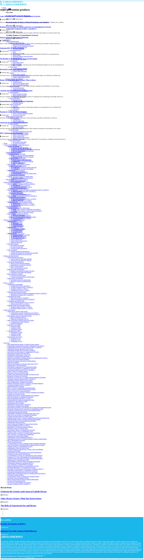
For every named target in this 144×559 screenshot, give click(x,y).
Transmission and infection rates (15, 301)
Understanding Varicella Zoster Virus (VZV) (19, 355)
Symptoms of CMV (16, 334)
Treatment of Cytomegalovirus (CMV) (17, 401)
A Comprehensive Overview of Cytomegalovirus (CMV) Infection (24, 455)
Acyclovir (13, 209)
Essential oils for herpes (17, 200)
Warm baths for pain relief (19, 142)
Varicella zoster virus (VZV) (16, 233)
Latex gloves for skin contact (18, 275)
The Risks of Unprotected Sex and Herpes (18, 356)
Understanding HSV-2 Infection (15, 386)
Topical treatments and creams (15, 257)
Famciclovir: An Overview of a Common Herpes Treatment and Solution (26, 377)
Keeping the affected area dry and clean (21, 254)
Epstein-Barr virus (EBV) (14, 325)
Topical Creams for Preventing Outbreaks (18, 359)
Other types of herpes (9, 310)
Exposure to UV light (16, 157)
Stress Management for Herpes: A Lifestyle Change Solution (23, 344)
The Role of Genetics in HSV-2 (15, 475)
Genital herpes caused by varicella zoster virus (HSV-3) (27, 211)
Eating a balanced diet (16, 239)
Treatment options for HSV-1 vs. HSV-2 (23, 203)
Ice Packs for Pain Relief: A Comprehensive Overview (21, 368)
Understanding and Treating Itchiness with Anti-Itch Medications (24, 452)
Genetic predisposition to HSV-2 (19, 179)
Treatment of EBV (15, 326)
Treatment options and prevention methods (20, 202)
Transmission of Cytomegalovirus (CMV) (18, 460)
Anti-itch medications (16, 224)
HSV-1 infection (15, 169)
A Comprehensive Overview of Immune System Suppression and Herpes (26, 443)
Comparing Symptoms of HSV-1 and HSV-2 (19, 385)
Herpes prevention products (11, 256)
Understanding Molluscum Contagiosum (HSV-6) (20, 463)
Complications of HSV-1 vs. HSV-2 (20, 290)
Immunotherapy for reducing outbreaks (23, 161)
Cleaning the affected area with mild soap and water (24, 253)
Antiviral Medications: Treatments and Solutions (20, 382)
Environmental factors (13, 154)
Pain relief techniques (13, 244)
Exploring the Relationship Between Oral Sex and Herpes (22, 472)
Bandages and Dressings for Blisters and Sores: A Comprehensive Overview (27, 358)
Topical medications (12, 202)
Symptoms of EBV (16, 328)
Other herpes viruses (16, 166)
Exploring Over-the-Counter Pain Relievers (18, 454)
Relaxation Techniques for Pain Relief (17, 376)
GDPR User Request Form (18, 151)
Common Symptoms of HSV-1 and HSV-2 (18, 484)
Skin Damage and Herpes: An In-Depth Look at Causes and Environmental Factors (29, 407)
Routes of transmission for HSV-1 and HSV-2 (25, 196)
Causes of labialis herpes (10, 145)
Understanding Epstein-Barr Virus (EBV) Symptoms (21, 350)
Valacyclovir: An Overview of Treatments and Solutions (22, 415)
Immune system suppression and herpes (21, 149)
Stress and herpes (15, 161)
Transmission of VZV (16, 341)
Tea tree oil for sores (16, 232)
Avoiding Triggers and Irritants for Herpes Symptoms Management (24, 458)
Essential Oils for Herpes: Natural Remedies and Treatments (23, 395)
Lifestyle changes (11, 184)
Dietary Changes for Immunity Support (17, 371)
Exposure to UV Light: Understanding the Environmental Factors (24, 457)
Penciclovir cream (15, 205)
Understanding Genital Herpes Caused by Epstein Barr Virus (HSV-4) (25, 346)
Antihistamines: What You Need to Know (18, 448)
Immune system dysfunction (14, 146)
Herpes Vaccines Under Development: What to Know (21, 389)
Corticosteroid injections (17, 193)
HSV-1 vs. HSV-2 (9, 283)
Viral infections (11, 164)
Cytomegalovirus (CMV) (14, 331)
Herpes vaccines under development (20, 263)
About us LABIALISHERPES (35, 556)
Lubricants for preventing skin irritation (23, 169)
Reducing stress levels (16, 242)
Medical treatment (12, 221)
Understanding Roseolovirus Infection (17, 412)
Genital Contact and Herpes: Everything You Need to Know (23, 374)
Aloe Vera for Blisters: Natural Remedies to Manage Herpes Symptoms (26, 445)
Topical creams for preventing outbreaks (23, 155)
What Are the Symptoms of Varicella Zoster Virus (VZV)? (22, 364)
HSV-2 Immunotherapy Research (16, 440)
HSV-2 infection (15, 167)
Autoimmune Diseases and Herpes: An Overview (20, 349)
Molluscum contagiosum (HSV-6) (19, 319)
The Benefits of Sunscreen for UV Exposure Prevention (22, 367)
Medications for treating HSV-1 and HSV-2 (24, 191)
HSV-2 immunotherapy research (21, 164)
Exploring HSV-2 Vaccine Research (16, 365)
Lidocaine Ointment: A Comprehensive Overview (20, 397)
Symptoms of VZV (16, 338)
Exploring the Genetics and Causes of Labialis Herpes (21, 361)
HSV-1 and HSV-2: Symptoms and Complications (20, 434)
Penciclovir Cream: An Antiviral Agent (17, 428)
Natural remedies (11, 196)
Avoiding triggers (15, 185)
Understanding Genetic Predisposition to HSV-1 (20, 437)
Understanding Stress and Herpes (16, 422)
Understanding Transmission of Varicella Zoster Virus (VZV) (23, 413)
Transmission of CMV (16, 332)
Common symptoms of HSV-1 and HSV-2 (24, 184)
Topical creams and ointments (18, 194)
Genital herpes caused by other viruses (19, 208)
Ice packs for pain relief (19, 143)
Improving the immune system (19, 187)
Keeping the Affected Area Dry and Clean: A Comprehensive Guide (25, 409)
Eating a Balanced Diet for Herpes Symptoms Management (22, 479)
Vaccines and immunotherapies (15, 262)
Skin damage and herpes (17, 163)
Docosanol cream (15, 203)
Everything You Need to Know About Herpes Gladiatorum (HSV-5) (25, 469)
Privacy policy (30, 557)
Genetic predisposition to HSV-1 (19, 181)
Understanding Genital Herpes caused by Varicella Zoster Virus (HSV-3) (26, 473)
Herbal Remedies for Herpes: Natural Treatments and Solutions (23, 419)
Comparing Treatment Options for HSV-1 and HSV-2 (21, 379)
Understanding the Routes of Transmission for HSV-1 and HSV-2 (24, 347)
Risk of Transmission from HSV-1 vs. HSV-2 (19, 398)
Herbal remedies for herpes (18, 197)
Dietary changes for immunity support (21, 217)
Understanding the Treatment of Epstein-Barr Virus (20, 400)
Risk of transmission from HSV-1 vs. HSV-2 (24, 199)
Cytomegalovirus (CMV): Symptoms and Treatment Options (23, 476)
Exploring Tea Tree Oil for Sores (16, 394)
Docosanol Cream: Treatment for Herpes (18, 478)
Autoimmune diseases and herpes (19, 148)
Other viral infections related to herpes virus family (20, 320)
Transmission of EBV (16, 329)
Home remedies (11, 214)
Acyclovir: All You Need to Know (16, 481)
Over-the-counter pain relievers (21, 145)
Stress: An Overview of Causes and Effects (18, 391)
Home (5, 143)
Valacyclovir (14, 212)
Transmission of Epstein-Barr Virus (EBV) (18, 353)
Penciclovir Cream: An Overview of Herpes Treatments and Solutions (25, 392)
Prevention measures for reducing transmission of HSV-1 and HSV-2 (31, 190)
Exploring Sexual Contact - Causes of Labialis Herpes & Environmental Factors (28, 418)
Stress (12, 155)
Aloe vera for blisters (16, 230)
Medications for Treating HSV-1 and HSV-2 (19, 404)
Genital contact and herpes (18, 175)
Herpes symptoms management (12, 220)
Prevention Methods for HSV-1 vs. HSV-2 (18, 425)
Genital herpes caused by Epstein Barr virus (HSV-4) (27, 209)
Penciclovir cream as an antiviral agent (21, 281)
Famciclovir (14, 211)
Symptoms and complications (15, 284)
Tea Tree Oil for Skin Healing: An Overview (19, 482)
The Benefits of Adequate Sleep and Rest (18, 406)
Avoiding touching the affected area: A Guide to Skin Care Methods (25, 449)
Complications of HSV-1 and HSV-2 (22, 182)
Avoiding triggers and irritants (18, 236)
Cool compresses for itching (18, 229)
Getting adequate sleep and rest (19, 241)
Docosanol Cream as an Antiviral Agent (17, 373)
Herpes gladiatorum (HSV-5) (20, 214)
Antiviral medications (16, 191)
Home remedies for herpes (17, 199)
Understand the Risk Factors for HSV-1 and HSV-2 (20, 370)
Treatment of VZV (15, 340)
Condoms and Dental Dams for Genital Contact (19, 416)
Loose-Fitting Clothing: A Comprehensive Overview (21, 430)
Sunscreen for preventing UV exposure (23, 157)
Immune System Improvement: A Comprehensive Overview (23, 466)
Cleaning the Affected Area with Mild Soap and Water (21, 421)
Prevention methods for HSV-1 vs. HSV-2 (24, 205)
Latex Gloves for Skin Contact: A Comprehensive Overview (23, 352)
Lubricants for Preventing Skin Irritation (17, 436)
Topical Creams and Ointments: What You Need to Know (22, 424)
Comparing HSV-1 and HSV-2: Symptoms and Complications (23, 433)
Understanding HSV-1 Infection (15, 403)
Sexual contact (14, 158)
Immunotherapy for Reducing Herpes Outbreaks (20, 427)
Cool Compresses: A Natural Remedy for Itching (20, 464)
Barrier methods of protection (17, 170)
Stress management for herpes (18, 188)
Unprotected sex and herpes (18, 172)
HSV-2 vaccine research (17, 266)
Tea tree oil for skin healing (18, 215)
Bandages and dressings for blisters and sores (24, 167)
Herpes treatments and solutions (12, 182)
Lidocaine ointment (16, 206)
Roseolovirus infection (16, 323)
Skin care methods (12, 250)
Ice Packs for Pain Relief (13, 451)
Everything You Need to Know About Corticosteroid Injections (23, 410)
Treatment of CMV (16, 335)
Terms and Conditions (16, 152)
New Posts (7, 343)
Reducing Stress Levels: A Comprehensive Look (20, 431)
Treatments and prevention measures (16, 292)
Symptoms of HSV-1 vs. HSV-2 (21, 185)
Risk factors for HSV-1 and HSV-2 (20, 298)
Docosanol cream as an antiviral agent (23, 176)
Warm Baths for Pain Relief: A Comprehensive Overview (22, 470)
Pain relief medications (17, 226)
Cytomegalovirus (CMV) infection (20, 322)
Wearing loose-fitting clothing (18, 238)
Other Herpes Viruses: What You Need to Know (20, 380)
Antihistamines (14, 223)
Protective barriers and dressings (15, 269)
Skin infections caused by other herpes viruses (21, 212)
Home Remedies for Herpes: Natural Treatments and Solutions (23, 461)
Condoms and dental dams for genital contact (24, 173)
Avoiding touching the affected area (20, 251)
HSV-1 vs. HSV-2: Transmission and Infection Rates (21, 388)
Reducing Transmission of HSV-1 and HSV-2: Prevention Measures (25, 383)
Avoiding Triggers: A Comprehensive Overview (20, 446)
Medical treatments (12, 190)
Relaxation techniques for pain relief (20, 235)
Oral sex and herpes (16, 173)
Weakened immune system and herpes (21, 160)
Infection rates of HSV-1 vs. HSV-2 (20, 304)
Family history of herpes (17, 178)
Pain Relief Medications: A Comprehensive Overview (21, 467)
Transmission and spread (13, 296)
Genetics (9, 176)
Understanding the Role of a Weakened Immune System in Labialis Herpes (27, 439)
